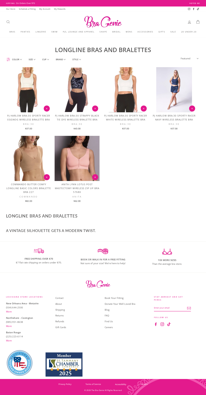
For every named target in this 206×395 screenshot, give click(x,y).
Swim (54, 31)
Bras (13, 31)
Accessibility (120, 384)
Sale (173, 31)
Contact (59, 297)
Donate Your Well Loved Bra (120, 303)
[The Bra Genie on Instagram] (162, 324)
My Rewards (60, 9)
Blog (107, 309)
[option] (103, 3)
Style (75, 59)
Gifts (161, 31)
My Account (45, 9)
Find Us (109, 321)
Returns (59, 315)
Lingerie (41, 31)
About (58, 303)
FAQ (107, 315)
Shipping (60, 309)
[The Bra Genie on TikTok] (169, 324)
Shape (103, 31)
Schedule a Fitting (27, 9)
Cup (44, 59)
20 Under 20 (188, 31)
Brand (59, 59)
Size (31, 59)
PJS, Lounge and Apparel (78, 31)
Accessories (145, 31)
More (9, 311)
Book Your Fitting (114, 297)
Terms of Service (93, 384)
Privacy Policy (65, 384)
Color (15, 59)
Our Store (10, 9)
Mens (129, 31)
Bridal (116, 31)
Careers (109, 327)
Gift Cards (60, 327)
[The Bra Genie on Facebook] (156, 324)
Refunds (59, 321)
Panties (25, 31)
